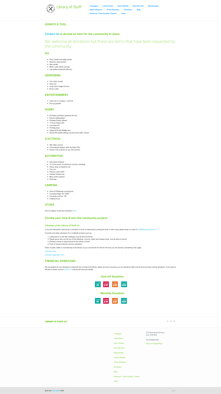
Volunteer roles (50, 251)
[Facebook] (174, 321)
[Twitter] (168, 321)
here (74, 210)
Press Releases (113, 9)
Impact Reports (96, 9)
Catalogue (94, 6)
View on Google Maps (154, 343)
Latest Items (108, 6)
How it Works (123, 6)
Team (123, 13)
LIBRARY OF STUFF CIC (56, 321)
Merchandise (153, 6)
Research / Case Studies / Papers (103, 13)
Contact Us (52, 34)
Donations (128, 9)
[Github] (171, 321)
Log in (174, 390)
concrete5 (56, 390)
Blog (138, 9)
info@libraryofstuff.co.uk (146, 229)
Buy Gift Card (138, 6)
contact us (68, 269)
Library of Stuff (69, 7)
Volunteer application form (54, 255)
